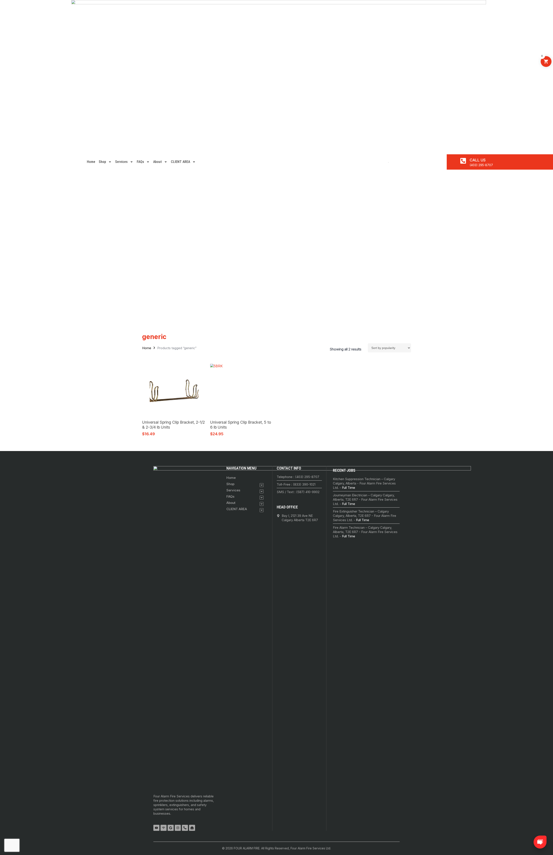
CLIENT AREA (180, 162)
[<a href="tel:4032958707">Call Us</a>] (463, 161)
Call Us (478, 160)
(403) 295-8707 (481, 165)
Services (121, 162)
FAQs (140, 162)
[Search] (386, 162)
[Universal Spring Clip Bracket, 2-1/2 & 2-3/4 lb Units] (174, 390)
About (157, 162)
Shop (102, 162)
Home (91, 162)
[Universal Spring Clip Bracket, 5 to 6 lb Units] (242, 390)
